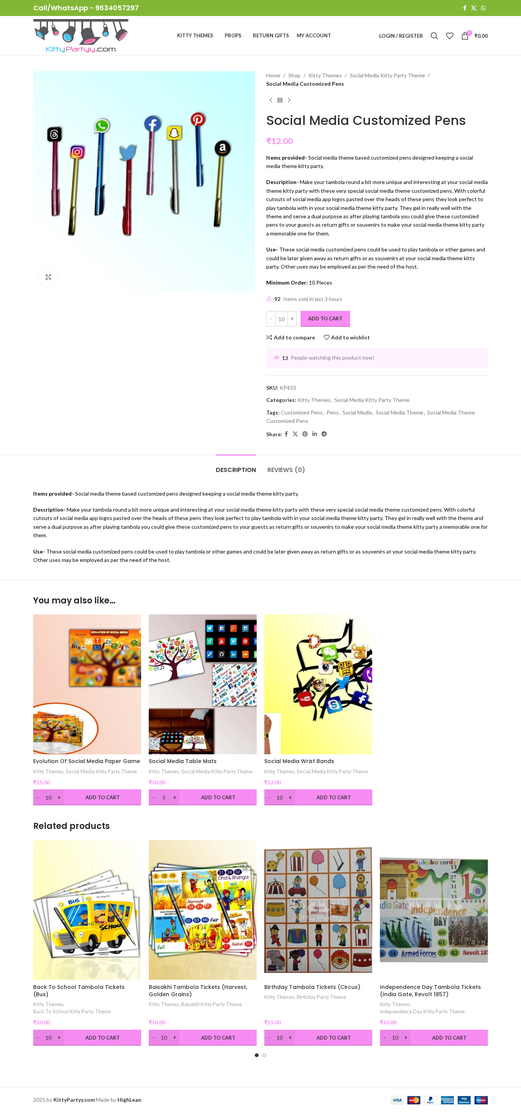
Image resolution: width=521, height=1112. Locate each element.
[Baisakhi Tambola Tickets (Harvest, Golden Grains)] (203, 910)
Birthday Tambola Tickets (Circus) (312, 987)
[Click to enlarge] (48, 277)
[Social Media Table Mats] (203, 684)
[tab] (236, 466)
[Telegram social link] (324, 434)
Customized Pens (302, 412)
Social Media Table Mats (183, 761)
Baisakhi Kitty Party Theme (211, 1004)
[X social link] (474, 8)
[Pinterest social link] (305, 434)
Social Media (357, 412)
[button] (257, 1055)
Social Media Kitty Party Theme (387, 75)
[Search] (434, 35)
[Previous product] (270, 100)
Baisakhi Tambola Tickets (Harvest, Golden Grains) (198, 990)
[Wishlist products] (449, 35)
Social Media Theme (399, 412)
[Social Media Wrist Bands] (318, 684)
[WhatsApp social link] (483, 8)
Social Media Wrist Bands (299, 761)
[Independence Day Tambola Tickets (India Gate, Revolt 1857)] (434, 910)
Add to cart (325, 318)
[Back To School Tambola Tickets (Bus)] (87, 910)
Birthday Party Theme (321, 997)
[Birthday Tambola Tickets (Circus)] (318, 910)
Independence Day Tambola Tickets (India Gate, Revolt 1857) (430, 990)
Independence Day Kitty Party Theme (422, 1011)
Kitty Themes (325, 75)
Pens (332, 412)
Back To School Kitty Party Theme (72, 1011)
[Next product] (289, 100)
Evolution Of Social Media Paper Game (86, 761)
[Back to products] (280, 100)
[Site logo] (81, 35)
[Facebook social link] (465, 8)
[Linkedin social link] (314, 434)
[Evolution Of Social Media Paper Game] (87, 684)
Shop (294, 75)
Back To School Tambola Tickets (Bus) (79, 990)
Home (273, 75)
